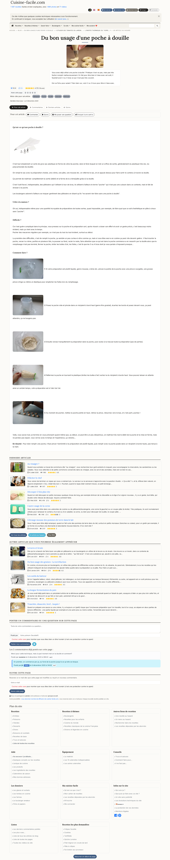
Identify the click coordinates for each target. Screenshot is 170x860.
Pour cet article (19, 107)
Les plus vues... (19, 832)
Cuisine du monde (71, 723)
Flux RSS (51, 535)
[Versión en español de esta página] (99, 10)
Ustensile (58, 96)
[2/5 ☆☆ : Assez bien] (28, 92)
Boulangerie (69, 716)
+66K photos (52, 7)
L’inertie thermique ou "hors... (97, 30)
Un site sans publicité (123, 797)
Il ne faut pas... (121, 763)
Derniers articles (54, 107)
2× (21, 88)
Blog (20, 30)
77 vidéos (63, 7)
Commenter (33, 115)
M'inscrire (68, 801)
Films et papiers (19, 804)
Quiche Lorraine (70, 839)
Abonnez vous (132, 10)
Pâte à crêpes (69, 846)
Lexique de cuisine (20, 763)
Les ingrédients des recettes (24, 770)
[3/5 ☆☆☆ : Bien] (30, 92)
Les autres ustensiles (72, 763)
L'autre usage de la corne (38, 506)
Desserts (16, 726)
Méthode (66, 96)
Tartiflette (68, 836)
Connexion (154, 10)
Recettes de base (20, 736)
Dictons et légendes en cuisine (76, 730)
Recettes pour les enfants (74, 719)
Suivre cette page (17, 691)
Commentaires (37, 107)
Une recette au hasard (124, 716)
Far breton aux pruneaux (73, 850)
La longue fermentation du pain (41, 590)
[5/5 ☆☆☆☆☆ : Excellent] (35, 92)
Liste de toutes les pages (23, 839)
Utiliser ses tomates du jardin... (70, 30)
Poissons (16, 719)
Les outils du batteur (36, 576)
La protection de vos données (127, 808)
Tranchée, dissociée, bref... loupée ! (43, 604)
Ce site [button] (66, 26)
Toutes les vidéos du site (23, 843)
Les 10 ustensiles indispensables (77, 760)
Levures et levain (35, 548)
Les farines (17, 797)
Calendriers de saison (21, 774)
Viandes (16, 723)
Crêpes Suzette (70, 829)
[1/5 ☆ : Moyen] (25, 92)
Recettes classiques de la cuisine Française (81, 726)
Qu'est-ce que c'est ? (72, 790)
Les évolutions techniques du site (128, 801)
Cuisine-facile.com (28, 2)
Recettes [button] (18, 26)
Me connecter (69, 804)
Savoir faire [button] (45, 26)
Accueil (12, 30)
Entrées (16, 716)
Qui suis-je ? (107, 10)
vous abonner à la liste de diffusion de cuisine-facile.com (40, 699)
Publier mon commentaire (20, 644)
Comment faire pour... (123, 760)
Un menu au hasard (123, 719)
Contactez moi (119, 10)
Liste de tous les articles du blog (25, 836)
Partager (143, 10)
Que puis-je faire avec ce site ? (127, 794)
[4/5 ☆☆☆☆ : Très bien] (32, 92)
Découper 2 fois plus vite (38, 492)
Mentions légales (122, 811)
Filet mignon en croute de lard (75, 843)
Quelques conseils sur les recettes (26, 760)
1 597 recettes (16, 7)
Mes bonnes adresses (21, 777)
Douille (51, 96)
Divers (15, 730)
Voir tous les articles (18, 535)
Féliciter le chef (34, 478)
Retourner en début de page (85, 857)
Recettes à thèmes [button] (31, 26)
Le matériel (68, 756)
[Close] (159, 16)
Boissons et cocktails (21, 733)
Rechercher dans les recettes (126, 723)
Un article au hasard (121, 30)
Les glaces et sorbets (21, 790)
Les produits (18, 767)
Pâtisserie (36, 96)
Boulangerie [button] (56, 26)
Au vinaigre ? (33, 464)
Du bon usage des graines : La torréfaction (46, 562)
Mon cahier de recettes (73, 794)
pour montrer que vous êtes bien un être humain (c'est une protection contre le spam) (52, 639)
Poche (44, 96)
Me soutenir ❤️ (92, 26)
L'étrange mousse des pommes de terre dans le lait (50, 520)
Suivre (68, 107)
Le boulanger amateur (21, 801)
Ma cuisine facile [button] (78, 26)
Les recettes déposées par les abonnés (130, 726)
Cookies (67, 832)
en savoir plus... (61, 19)
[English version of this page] (94, 10)
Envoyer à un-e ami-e (85, 115)
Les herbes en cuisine (21, 794)
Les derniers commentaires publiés (26, 829)
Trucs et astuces (19, 740)
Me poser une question (62, 115)
